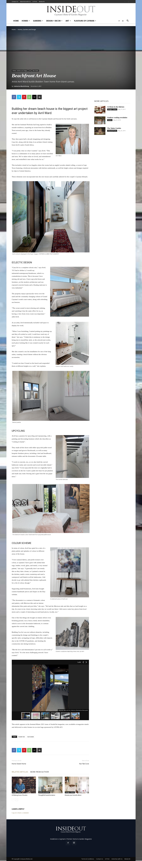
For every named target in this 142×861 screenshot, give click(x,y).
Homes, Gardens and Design (19, 70)
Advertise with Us (25, 1)
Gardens (37, 21)
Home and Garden (44, 792)
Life (30, 70)
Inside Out (22, 737)
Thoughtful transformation (46, 795)
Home (16, 21)
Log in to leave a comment (20, 813)
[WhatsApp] (29, 97)
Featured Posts (112, 130)
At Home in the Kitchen (115, 107)
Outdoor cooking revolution (117, 117)
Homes (25, 21)
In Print (35, 1)
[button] (127, 21)
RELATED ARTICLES (20, 772)
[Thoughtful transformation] (50, 785)
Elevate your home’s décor (73, 795)
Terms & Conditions (87, 859)
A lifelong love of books (19, 795)
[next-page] (16, 799)
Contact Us (15, 1)
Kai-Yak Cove (84, 764)
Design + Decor (53, 21)
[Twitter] (19, 97)
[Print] (39, 97)
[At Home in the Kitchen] (99, 110)
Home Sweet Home (19, 764)
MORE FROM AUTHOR (39, 772)
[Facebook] (125, 1)
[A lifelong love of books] (24, 785)
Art (67, 21)
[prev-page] (13, 799)
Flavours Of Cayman (84, 21)
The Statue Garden (114, 128)
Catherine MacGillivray (21, 86)
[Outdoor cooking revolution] (99, 120)
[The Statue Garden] (99, 131)
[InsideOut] (71, 10)
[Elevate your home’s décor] (77, 785)
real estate (30, 737)
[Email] (34, 97)
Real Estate (35, 70)
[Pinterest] (24, 97)
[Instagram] (128, 1)
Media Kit (42, 1)
